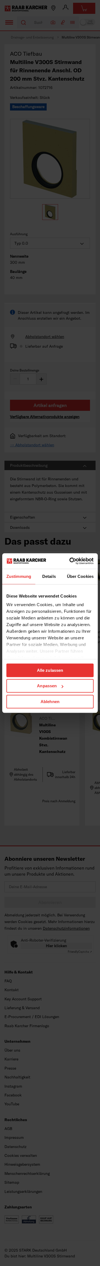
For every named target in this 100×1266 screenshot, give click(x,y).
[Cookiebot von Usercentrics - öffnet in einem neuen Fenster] (71, 561)
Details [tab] (49, 576)
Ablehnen (50, 701)
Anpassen (47, 685)
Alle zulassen (50, 670)
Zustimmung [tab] (18, 576)
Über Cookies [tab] (80, 576)
